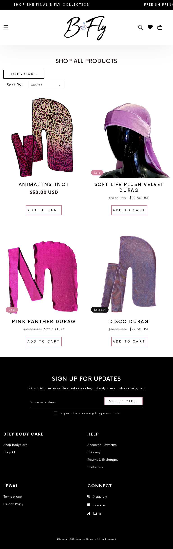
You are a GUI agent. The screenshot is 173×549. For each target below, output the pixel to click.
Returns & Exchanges (102, 459)
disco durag (129, 321)
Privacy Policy (13, 503)
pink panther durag (43, 321)
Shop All (9, 452)
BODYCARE (24, 74)
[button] (6, 27)
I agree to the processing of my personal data (89, 413)
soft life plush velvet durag (129, 187)
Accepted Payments (102, 444)
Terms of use (12, 496)
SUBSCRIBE (123, 401)
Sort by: (15, 84)
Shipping (93, 452)
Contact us (95, 467)
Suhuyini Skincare (86, 539)
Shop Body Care (15, 444)
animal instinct (44, 184)
